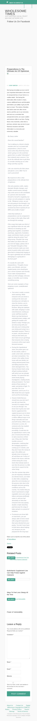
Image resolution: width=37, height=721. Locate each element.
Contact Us (19, 3)
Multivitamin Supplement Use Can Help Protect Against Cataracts (17, 573)
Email (9, 669)
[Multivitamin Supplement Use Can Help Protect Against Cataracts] (18, 559)
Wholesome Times (15, 12)
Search (29, 6)
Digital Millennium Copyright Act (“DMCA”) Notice (17, 707)
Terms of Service (22, 711)
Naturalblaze (12, 539)
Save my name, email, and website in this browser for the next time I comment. (17, 686)
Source (9, 543)
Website (9, 676)
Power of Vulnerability (14, 612)
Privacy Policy (16, 709)
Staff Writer (13, 85)
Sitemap (11, 711)
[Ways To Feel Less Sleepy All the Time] (18, 579)
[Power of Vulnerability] (18, 599)
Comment (10, 634)
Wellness (11, 558)
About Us (12, 3)
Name (9, 662)
